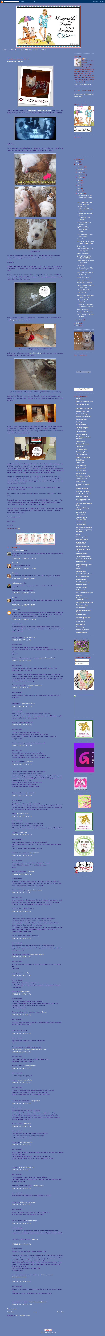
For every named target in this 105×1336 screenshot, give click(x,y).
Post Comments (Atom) (22, 1315)
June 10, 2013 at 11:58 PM (22, 816)
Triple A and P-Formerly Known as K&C (83, 618)
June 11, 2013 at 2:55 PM (21, 1103)
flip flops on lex (81, 473)
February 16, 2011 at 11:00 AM (24, 568)
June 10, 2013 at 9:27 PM (21, 688)
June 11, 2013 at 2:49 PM (21, 1082)
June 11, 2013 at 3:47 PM (21, 1205)
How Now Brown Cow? (83, 494)
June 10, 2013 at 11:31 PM (22, 745)
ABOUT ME (13, 50)
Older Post (60, 1312)
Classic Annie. (80, 441)
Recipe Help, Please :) (83, 277)
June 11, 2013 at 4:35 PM (21, 1244)
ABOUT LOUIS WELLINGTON (29, 50)
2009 (77, 325)
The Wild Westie (81, 607)
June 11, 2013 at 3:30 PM (21, 1126)
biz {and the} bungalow (83, 416)
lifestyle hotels (34, 853)
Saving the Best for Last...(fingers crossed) (84, 565)
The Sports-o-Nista (82, 605)
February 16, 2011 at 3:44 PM (23, 593)
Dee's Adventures (81, 454)
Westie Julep (80, 627)
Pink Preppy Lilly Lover (83, 556)
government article (22, 813)
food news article (31, 793)
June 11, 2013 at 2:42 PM (21, 1068)
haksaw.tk (35, 1239)
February (80, 193)
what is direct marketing (25, 1080)
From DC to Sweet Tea (83, 476)
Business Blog (25, 973)
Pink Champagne (81, 553)
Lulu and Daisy (81, 524)
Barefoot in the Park (82, 411)
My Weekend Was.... (83, 227)
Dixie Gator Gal (81, 465)
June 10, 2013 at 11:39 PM (22, 764)
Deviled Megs (80, 460)
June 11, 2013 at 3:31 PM (21, 1145)
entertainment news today (27, 1202)
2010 (77, 323)
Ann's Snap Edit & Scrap (84, 408)
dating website (35, 1101)
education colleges (30, 1065)
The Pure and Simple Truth (84, 602)
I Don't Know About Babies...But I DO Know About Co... (85, 209)
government (23, 832)
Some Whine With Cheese (84, 574)
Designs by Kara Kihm (83, 457)
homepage (31, 871)
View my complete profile (83, 84)
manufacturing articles (28, 703)
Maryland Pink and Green (84, 527)
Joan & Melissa (81, 239)
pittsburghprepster (17, 583)
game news (29, 761)
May (79, 185)
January (80, 320)
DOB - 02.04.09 (81, 292)
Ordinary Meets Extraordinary (81, 543)
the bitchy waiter (81, 590)
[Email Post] (18, 528)
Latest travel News (29, 637)
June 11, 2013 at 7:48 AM (21, 892)
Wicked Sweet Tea (81, 632)
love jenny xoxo (81, 522)
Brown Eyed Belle (81, 424)
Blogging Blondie (81, 419)
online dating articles (26, 1142)
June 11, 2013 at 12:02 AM (22, 835)
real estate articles (31, 1220)
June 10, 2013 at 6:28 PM (21, 640)
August (80, 177)
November (81, 169)
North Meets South (82, 539)
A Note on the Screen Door (84, 401)
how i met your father (83, 491)
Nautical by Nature (82, 537)
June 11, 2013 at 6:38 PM (21, 1282)
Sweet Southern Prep (82, 582)
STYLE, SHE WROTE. (83, 576)
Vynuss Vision (80, 624)
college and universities (37, 954)
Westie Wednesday (15, 61)
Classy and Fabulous (82, 444)
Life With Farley (81, 512)
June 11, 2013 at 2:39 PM (21, 1033)
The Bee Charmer (81, 587)
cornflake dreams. (81, 449)
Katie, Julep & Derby (16, 320)
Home (5, 50)
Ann (13, 597)
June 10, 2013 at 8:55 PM (21, 660)
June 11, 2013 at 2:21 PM (21, 975)
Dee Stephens (16, 563)
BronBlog (79, 422)
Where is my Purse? (82, 629)
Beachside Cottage (82, 414)
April (79, 188)
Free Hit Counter (48, 1333)
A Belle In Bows (81, 399)
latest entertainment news (26, 1167)
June (79, 183)
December (81, 167)
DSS (85, 58)
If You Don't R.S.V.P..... (84, 290)
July (79, 180)
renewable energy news (35, 685)
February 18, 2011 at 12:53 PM (24, 619)
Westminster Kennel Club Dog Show (39, 110)
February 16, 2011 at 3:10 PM (23, 578)
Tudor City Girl (80, 621)
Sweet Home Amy (81, 579)
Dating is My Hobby (82, 452)
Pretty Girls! (80, 265)
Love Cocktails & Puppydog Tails (81, 518)
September (81, 175)
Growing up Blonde (82, 488)
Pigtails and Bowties (82, 546)
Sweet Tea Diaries (81, 584)
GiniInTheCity (80, 481)
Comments (79, 663)
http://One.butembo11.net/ (46, 658)
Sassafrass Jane (81, 561)
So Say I (78, 568)
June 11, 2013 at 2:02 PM (21, 938)
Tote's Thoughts (81, 614)
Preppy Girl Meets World (84, 559)
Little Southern (80, 515)
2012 (77, 162)
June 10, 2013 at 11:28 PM (22, 725)
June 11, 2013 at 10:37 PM (22, 1304)
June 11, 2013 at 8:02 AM (21, 911)
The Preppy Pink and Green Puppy (82, 598)
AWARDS (44, 50)
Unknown (14, 609)
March (80, 191)
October (80, 172)
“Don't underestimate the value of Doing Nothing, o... (84, 197)
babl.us (44, 1012)
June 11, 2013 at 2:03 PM (21, 957)
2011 (77, 164)
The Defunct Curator (18, 550)
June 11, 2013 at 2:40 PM (21, 1052)
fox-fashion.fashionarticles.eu (37, 1302)
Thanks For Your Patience (85, 312)
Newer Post (10, 1312)
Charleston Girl (81, 431)
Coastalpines (80, 446)
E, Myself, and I (81, 468)
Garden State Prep (82, 478)
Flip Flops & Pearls (82, 471)
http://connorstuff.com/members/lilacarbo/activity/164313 (29, 1049)
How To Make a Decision (84, 282)
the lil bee (79, 595)
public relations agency (35, 890)
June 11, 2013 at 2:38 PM (21, 1015)
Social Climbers (81, 571)
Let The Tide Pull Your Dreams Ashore (83, 500)
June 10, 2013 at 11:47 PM (22, 795)
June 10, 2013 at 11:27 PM (22, 706)
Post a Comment (12, 1309)
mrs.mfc (78, 534)
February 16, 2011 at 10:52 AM (24, 558)
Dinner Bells (80, 462)
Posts (78, 660)
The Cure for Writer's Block (84, 592)
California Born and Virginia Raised (82, 428)
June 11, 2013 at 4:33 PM (21, 1223)
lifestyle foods (27, 1123)
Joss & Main (81, 246)
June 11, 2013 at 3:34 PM (21, 1170)
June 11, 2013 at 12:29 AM (22, 874)
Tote (13, 573)
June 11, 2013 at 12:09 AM (22, 855)
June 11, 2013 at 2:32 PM (21, 994)
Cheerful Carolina (81, 434)
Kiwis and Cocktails (82, 496)
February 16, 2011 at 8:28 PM (23, 605)
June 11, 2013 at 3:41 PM (21, 1188)
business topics (25, 991)
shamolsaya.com (38, 1185)
